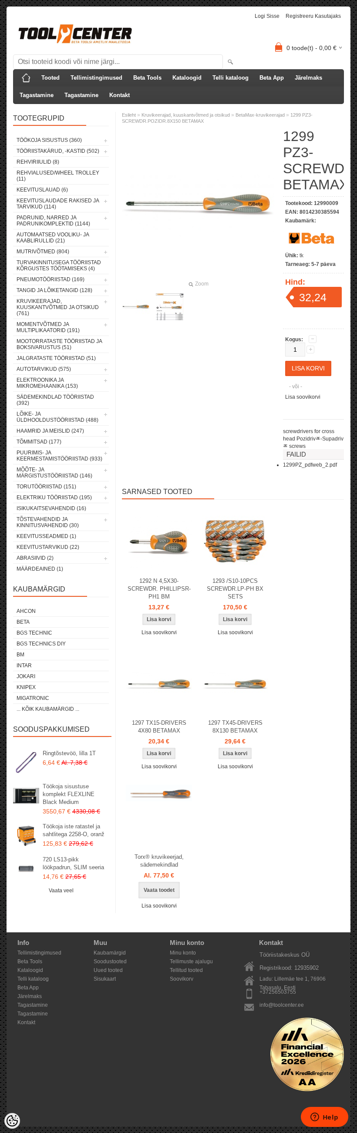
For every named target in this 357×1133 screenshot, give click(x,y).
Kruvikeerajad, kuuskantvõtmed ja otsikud (185, 115)
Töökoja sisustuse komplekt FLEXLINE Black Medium (68, 794)
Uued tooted (108, 970)
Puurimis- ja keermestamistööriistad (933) (59, 456)
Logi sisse (267, 16)
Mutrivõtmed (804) (43, 252)
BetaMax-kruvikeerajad (260, 115)
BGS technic (34, 633)
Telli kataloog (230, 77)
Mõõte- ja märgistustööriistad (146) (54, 473)
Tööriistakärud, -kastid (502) (58, 151)
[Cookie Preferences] (12, 1121)
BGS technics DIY (41, 644)
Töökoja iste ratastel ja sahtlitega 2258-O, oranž (73, 830)
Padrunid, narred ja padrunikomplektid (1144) (53, 221)
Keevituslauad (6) (42, 190)
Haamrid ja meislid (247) (50, 431)
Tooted (50, 77)
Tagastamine (37, 95)
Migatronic (33, 698)
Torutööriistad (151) (46, 487)
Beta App (271, 77)
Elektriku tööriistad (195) (54, 497)
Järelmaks (308, 77)
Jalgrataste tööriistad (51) (56, 358)
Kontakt (119, 95)
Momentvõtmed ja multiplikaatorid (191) (48, 327)
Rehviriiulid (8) (38, 162)
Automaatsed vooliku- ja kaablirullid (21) (53, 238)
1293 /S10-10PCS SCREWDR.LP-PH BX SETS (235, 589)
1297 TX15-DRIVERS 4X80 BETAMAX (159, 726)
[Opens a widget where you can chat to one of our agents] (324, 1118)
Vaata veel (61, 891)
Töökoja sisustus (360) (49, 140)
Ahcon (26, 611)
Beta (23, 622)
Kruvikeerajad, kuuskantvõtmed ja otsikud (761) (58, 307)
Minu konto (183, 953)
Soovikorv (181, 979)
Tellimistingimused (96, 77)
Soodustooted (110, 961)
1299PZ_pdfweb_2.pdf (310, 465)
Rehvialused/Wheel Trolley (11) (58, 176)
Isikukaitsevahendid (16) (51, 508)
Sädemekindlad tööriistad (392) (55, 400)
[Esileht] (26, 78)
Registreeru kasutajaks (313, 16)
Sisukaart (105, 979)
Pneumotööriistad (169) (50, 279)
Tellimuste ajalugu (191, 961)
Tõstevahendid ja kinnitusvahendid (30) (48, 522)
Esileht (129, 115)
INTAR (24, 665)
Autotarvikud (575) (44, 369)
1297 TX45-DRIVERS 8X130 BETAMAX (235, 726)
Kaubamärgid (110, 953)
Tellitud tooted (186, 970)
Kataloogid (187, 77)
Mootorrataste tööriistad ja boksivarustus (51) (59, 344)
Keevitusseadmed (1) (46, 536)
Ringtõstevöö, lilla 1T (69, 753)
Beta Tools (147, 77)
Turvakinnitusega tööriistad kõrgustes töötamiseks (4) (59, 265)
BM (20, 655)
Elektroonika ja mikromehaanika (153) (47, 383)
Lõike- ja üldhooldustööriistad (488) (57, 417)
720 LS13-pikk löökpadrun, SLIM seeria (73, 863)
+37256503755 (277, 992)
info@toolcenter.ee (281, 1005)
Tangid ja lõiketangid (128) (54, 290)
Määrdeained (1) (40, 569)
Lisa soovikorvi (302, 397)
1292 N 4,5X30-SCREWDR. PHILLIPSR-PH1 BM (159, 589)
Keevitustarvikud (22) (48, 547)
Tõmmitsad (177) (39, 442)
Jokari (26, 676)
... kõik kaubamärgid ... (48, 709)
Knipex (26, 687)
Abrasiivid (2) (35, 558)
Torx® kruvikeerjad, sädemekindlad (159, 861)
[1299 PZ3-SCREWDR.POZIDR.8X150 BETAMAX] (136, 306)
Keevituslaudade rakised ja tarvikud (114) (58, 204)
